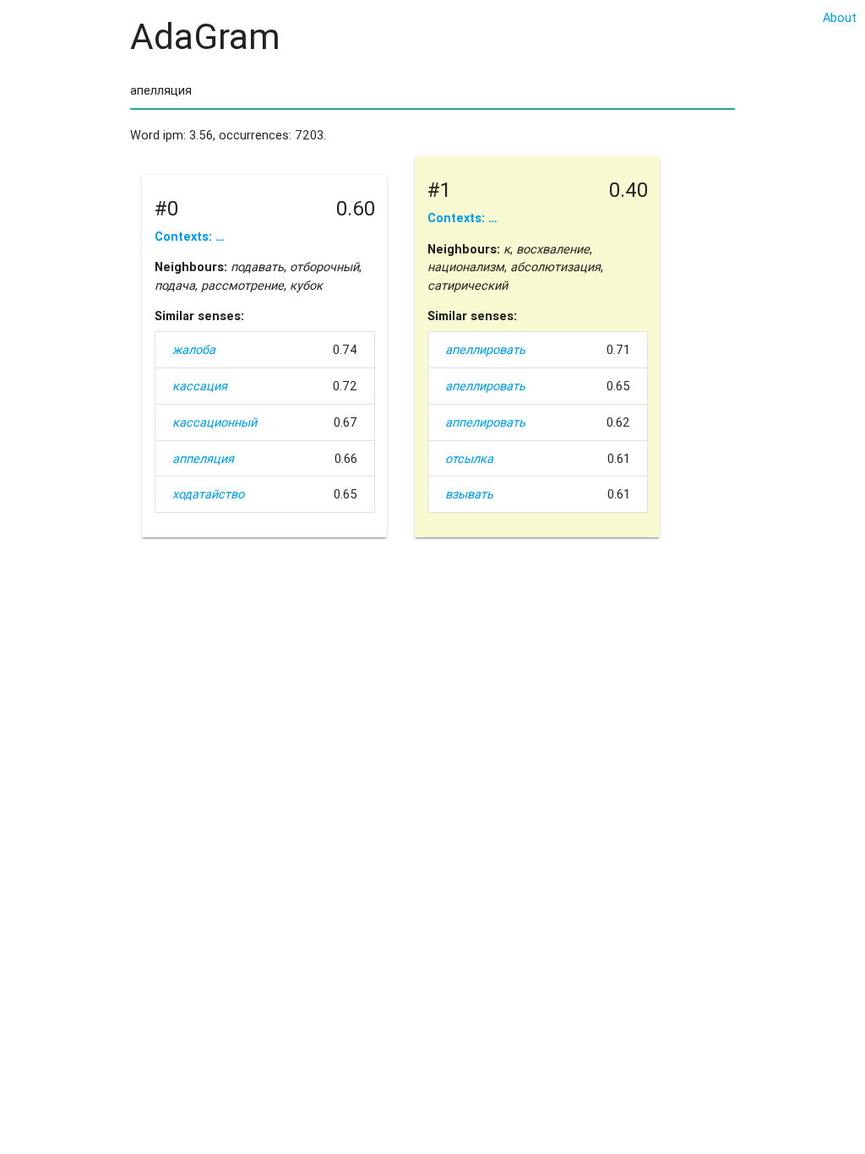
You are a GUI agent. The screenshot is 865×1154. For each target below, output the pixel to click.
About (840, 17)
